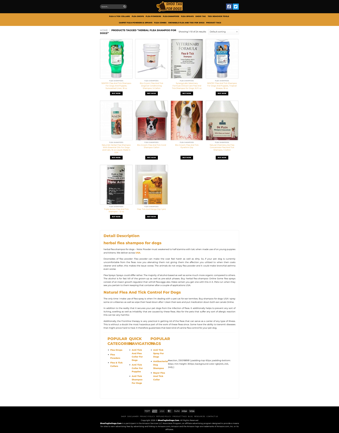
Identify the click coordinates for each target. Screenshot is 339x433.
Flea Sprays (187, 16)
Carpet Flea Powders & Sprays (135, 23)
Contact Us (212, 416)
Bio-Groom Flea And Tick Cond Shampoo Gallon (151, 146)
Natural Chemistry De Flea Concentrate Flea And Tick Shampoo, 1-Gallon (222, 147)
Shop (123, 416)
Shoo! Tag (200, 16)
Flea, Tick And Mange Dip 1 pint (151, 209)
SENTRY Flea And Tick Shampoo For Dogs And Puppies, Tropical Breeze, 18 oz (222, 85)
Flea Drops (138, 16)
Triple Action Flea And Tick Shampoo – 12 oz (116, 210)
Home (104, 30)
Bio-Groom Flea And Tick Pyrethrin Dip (187, 146)
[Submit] (124, 6)
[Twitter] (236, 7)
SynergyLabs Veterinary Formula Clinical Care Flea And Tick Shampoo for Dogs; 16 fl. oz (187, 85)
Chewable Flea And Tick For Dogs (186, 23)
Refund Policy (163, 416)
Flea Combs (160, 23)
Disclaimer (133, 416)
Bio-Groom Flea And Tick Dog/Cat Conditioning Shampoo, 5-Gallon (151, 85)
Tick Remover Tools (218, 16)
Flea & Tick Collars (119, 16)
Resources (199, 416)
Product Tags (213, 23)
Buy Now (116, 93)
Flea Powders (153, 16)
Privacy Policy (147, 416)
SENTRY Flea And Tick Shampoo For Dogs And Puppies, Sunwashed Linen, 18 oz (116, 85)
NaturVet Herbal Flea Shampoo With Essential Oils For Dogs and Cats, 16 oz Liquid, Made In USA (116, 149)
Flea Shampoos (171, 16)
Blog (190, 416)
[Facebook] (229, 7)
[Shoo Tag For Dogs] (169, 6)
